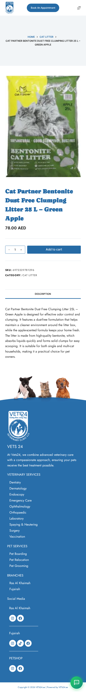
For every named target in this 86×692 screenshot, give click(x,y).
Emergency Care (20, 500)
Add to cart (54, 249)
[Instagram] (12, 618)
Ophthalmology (19, 506)
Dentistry (15, 482)
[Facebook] (20, 618)
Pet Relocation (19, 559)
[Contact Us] (76, 682)
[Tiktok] (20, 643)
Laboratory (16, 518)
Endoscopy (16, 494)
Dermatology (18, 488)
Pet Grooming (18, 565)
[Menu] (79, 8)
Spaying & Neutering (23, 524)
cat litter (29, 275)
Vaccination (17, 536)
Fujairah (14, 589)
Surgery (14, 530)
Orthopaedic (17, 512)
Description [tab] (43, 293)
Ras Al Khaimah (19, 583)
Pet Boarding (18, 553)
